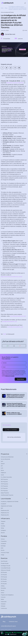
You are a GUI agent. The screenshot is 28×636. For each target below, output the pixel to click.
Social (2, 475)
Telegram (3, 521)
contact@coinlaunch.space (8, 626)
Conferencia (4, 608)
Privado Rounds (4, 563)
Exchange (3, 545)
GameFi (3, 463)
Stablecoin (3, 472)
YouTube (3, 526)
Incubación (3, 503)
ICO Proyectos (4, 486)
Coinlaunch (7, 3)
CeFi (2, 468)
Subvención (3, 601)
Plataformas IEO (5, 515)
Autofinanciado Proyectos (7, 495)
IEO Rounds (4, 579)
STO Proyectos (4, 484)
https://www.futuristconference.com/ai (11, 276)
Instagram (3, 530)
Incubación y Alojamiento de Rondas (9, 501)
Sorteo (2, 592)
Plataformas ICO (5, 512)
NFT (2, 466)
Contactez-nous (13, 621)
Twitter (2, 523)
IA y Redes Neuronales (6, 477)
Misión (2, 599)
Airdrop (2, 586)
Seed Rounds (4, 561)
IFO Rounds (4, 583)
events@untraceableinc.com (15, 327)
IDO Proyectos (4, 479)
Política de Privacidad (9, 375)
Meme (2, 470)
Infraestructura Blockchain (7, 457)
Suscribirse (20, 379)
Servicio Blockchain (5, 459)
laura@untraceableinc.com (9, 321)
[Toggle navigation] (25, 2)
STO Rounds (4, 577)
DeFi (2, 461)
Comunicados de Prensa (7, 12)
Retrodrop (3, 588)
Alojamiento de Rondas (6, 506)
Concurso (3, 597)
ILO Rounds (3, 581)
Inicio (2, 8)
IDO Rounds (4, 572)
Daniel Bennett (10, 34)
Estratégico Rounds (5, 565)
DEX (2, 508)
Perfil (4, 334)
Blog (6, 8)
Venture (3, 539)
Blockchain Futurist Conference (15, 82)
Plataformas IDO (5, 510)
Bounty (2, 590)
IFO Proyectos (4, 490)
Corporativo (3, 541)
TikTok (2, 528)
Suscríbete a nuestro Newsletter (10, 358)
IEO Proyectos (4, 481)
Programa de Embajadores (7, 595)
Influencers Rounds (5, 570)
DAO (2, 548)
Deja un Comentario (12, 429)
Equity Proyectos (5, 492)
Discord (2, 532)
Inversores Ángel (5, 552)
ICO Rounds (4, 574)
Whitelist (3, 606)
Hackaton (3, 604)
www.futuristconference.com (18, 316)
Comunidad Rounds (5, 568)
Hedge (2, 554)
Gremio (2, 550)
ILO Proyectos (4, 488)
